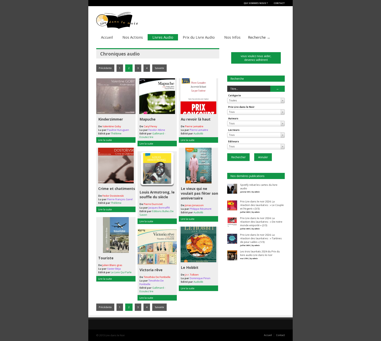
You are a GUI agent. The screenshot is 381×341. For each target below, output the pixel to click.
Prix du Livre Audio (199, 37)
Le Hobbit (189, 267)
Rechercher (238, 157)
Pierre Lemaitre (194, 126)
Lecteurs (234, 130)
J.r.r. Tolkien (192, 274)
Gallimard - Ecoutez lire (152, 135)
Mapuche (148, 119)
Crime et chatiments (116, 188)
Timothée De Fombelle (157, 277)
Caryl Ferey (150, 126)
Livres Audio (162, 37)
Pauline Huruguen (118, 130)
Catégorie (234, 95)
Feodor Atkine (156, 130)
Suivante (159, 68)
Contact (279, 3)
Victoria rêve (151, 269)
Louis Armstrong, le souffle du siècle (157, 194)
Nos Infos (232, 37)
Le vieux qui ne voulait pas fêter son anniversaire (199, 193)
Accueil (107, 37)
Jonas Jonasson (194, 205)
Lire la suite (105, 140)
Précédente (105, 68)
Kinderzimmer (110, 119)
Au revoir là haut (196, 119)
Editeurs (233, 141)
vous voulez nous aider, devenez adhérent (256, 58)
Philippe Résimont (200, 209)
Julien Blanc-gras (112, 265)
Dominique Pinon (200, 278)
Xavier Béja (114, 268)
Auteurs (233, 118)
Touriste (106, 258)
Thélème (116, 133)
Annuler (263, 157)
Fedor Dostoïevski (113, 195)
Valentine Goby (111, 126)
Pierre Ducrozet (153, 204)
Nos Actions (132, 37)
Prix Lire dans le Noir (241, 107)
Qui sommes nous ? (256, 3)
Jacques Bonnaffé (159, 207)
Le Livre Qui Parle (121, 272)
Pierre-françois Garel (120, 199)
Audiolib (198, 133)
